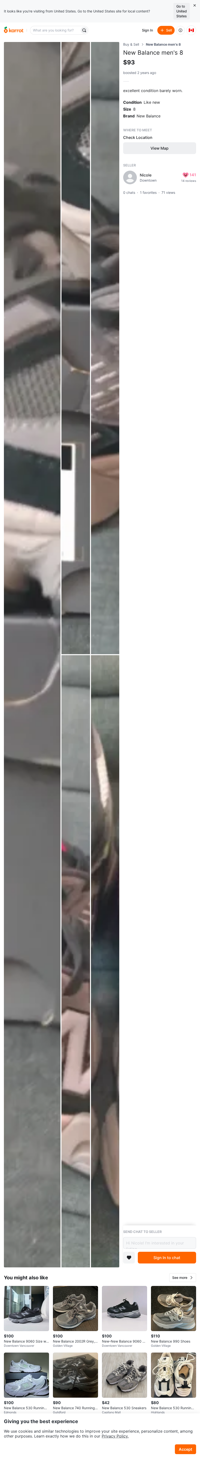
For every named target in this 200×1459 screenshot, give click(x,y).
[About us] (180, 30)
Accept (185, 1449)
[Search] (84, 30)
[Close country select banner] (194, 5)
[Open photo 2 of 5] (75, 348)
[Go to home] (13, 30)
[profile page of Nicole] (130, 177)
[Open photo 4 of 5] (75, 961)
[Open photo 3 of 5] (105, 348)
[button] (182, 1277)
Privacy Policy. (115, 1436)
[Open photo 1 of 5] (32, 654)
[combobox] (55, 30)
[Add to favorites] (129, 1257)
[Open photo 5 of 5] (105, 961)
